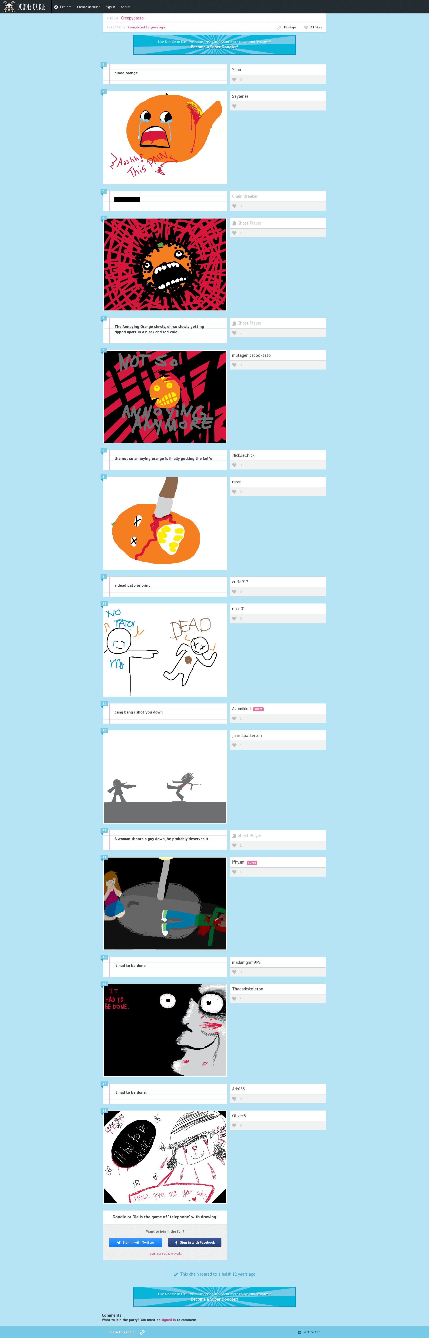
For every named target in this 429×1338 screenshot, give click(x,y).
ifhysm (239, 862)
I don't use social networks (165, 1253)
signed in (168, 1319)
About (125, 6)
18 (104, 1111)
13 (104, 830)
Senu (236, 69)
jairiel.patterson (247, 735)
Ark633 (238, 1089)
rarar (236, 481)
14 (104, 857)
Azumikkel (242, 708)
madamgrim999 (246, 962)
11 (104, 703)
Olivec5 (239, 1115)
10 (104, 603)
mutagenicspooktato (251, 355)
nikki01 (238, 608)
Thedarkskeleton (247, 989)
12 (104, 730)
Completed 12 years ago (146, 27)
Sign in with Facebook (197, 1242)
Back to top (311, 1332)
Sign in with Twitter (138, 1242)
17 (104, 1084)
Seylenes (240, 96)
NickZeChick (243, 455)
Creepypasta (132, 18)
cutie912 (240, 581)
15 (104, 957)
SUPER (258, 709)
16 (104, 984)
